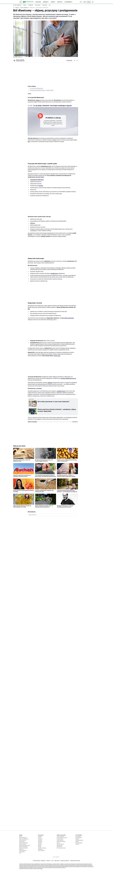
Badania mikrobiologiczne (23, 842)
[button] (84, 2)
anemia (41, 185)
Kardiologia (40, 842)
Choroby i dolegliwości (17, 5)
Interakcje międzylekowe (79, 840)
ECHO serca (57, 355)
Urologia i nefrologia (41, 850)
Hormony (58, 842)
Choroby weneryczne (60, 840)
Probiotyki (77, 841)
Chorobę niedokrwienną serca (68, 378)
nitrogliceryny (54, 273)
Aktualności (38, 1)
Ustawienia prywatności (75, 860)
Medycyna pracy (21, 841)
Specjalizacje (30, 5)
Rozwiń (29, 93)
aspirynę (50, 382)
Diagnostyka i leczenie (36, 94)
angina (38, 100)
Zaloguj (88, 1)
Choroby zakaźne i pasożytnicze (62, 837)
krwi (29, 141)
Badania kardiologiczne (23, 837)
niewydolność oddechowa (37, 179)
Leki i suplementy (78, 836)
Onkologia (39, 846)
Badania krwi (21, 849)
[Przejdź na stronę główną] (21, 2)
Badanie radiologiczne (22, 850)
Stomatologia (40, 849)
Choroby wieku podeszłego (61, 841)
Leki (49, 5)
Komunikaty (45, 1)
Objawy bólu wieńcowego (36, 92)
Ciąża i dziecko (37, 5)
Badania (24, 5)
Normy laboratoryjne (22, 840)
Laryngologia (40, 841)
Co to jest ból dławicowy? (36, 88)
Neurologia (40, 844)
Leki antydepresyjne (78, 837)
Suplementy (77, 844)
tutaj (41, 868)
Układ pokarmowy (60, 845)
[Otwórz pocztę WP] (81, 2)
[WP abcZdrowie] (29, 2)
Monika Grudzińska (20, 60)
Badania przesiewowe (22, 844)
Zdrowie (52, 1)
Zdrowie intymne (59, 846)
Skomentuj (69, 60)
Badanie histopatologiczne (23, 846)
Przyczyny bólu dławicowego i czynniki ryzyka (41, 90)
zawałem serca (61, 391)
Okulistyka (39, 845)
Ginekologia (40, 840)
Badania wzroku (21, 851)
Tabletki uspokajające (78, 842)
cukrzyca (32, 223)
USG (20, 853)
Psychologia (44, 5)
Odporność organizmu (60, 844)
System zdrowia (68, 1)
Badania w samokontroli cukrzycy (24, 845)
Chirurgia (39, 837)
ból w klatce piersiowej (68, 318)
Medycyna (59, 1)
